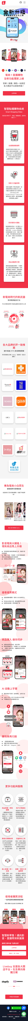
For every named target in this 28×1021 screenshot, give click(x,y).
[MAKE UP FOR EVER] (20, 386)
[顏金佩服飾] (20, 418)
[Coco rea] (7, 434)
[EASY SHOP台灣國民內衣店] (20, 402)
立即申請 (14, 93)
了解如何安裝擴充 (14, 997)
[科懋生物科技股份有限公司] (14, 467)
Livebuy (4, 3)
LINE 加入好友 (17, 1008)
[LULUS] (7, 418)
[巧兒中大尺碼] (20, 434)
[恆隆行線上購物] (7, 386)
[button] (8, 986)
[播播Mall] (20, 451)
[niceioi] (7, 402)
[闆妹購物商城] (7, 370)
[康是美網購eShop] (20, 370)
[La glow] (7, 451)
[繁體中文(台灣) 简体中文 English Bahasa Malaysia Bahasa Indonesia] (14, 1011)
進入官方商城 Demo (14, 528)
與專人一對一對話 (14, 953)
